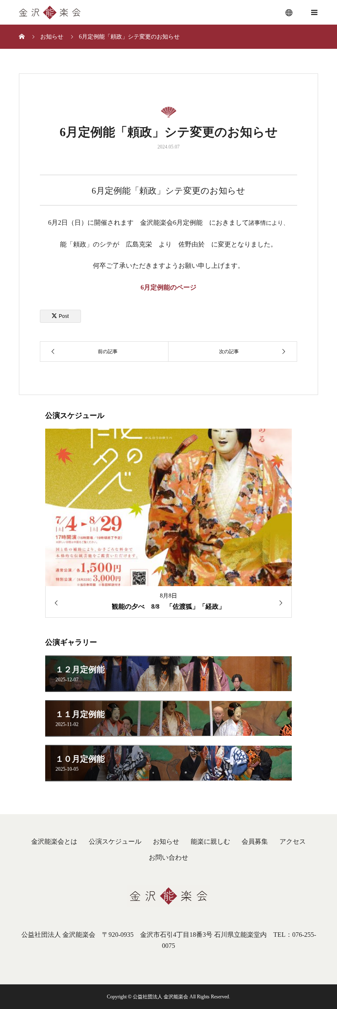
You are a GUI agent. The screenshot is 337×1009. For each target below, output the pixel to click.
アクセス (292, 841)
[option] (168, 523)
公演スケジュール (115, 841)
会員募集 (255, 841)
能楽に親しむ (210, 841)
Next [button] (283, 603)
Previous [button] (53, 603)
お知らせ (166, 841)
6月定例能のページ (168, 287)
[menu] (289, 12)
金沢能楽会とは (54, 841)
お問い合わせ (168, 857)
